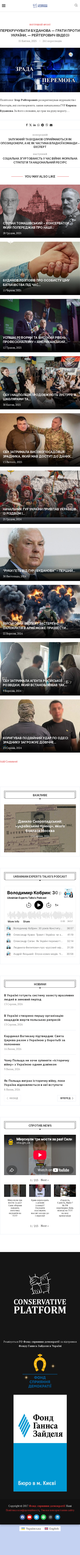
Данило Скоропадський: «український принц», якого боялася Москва (40, 826)
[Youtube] (29, 1517)
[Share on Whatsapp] (38, 125)
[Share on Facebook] (27, 125)
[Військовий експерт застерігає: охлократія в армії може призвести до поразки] (40, 611)
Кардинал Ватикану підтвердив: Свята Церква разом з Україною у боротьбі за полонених (34, 1040)
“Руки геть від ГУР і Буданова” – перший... (39, 571)
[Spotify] (43, 1517)
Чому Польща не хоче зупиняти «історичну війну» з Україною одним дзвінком (36, 1062)
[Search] (76, 6)
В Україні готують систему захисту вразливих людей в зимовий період (39, 997)
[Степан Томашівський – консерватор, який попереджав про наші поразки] (40, 211)
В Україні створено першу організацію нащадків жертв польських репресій (33, 1018)
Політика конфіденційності (22, 1510)
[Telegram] (36, 1517)
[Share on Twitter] (30, 125)
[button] (7, 828)
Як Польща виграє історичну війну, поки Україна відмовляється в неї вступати (34, 1083)
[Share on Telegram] (42, 125)
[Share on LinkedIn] (34, 125)
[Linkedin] (57, 1517)
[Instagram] (50, 1517)
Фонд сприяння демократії (47, 1506)
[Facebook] (22, 1517)
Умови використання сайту (57, 1510)
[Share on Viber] (46, 125)
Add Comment (9, 761)
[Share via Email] (51, 125)
